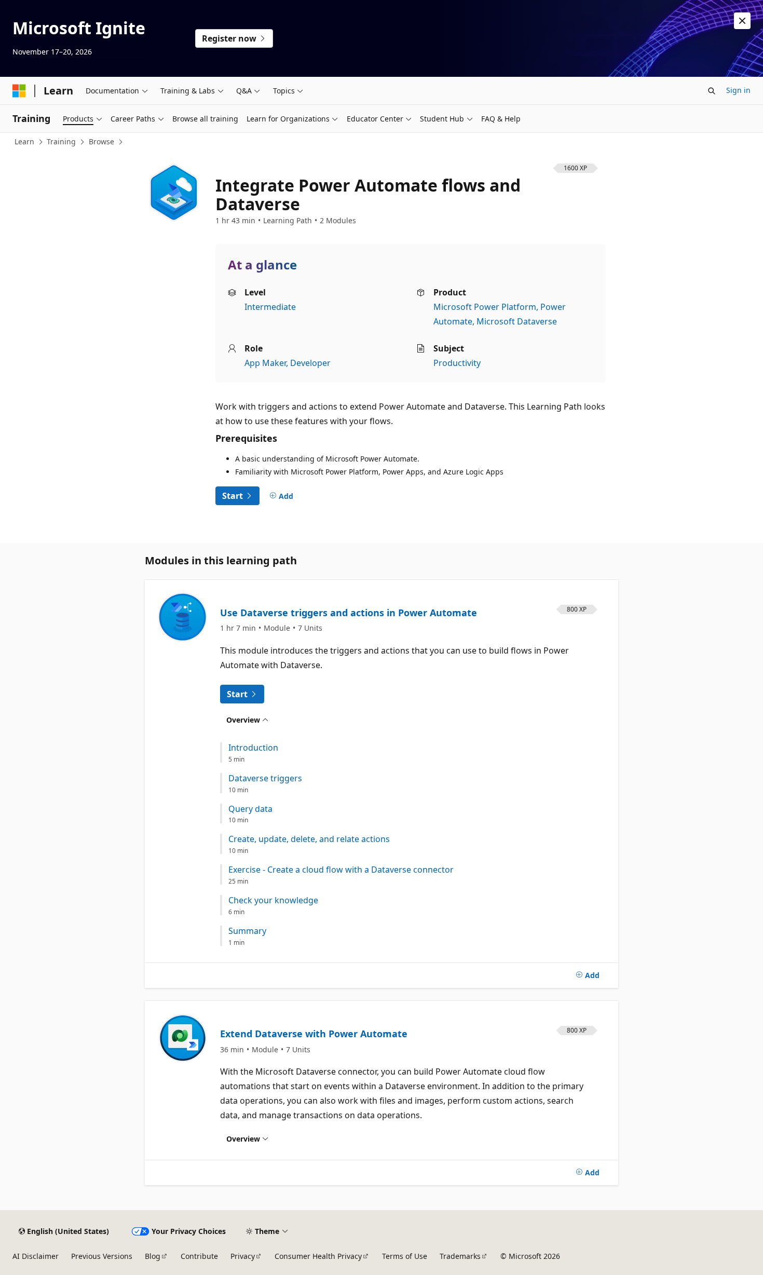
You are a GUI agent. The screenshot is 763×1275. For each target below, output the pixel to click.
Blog (152, 1256)
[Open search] (711, 91)
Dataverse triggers (265, 778)
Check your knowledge (273, 900)
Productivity (457, 363)
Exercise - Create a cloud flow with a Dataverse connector (341, 869)
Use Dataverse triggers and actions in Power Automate (348, 612)
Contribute (199, 1256)
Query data (250, 809)
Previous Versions (101, 1256)
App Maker (265, 363)
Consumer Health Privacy (318, 1256)
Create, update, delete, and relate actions (309, 839)
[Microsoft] (19, 91)
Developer (310, 363)
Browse (101, 141)
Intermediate (270, 307)
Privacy (242, 1256)
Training (61, 141)
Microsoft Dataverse (516, 321)
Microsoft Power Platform (484, 307)
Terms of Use (404, 1256)
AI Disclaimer (35, 1256)
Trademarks (460, 1256)
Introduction (253, 747)
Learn (24, 141)
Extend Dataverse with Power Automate (313, 1033)
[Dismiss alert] (742, 20)
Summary (247, 931)
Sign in (738, 90)
